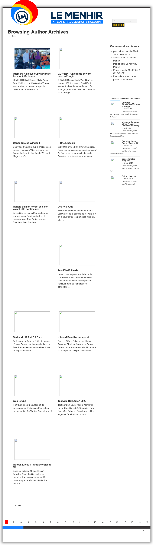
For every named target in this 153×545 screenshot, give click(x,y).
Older (12, 36)
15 (110, 522)
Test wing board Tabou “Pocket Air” (131, 142)
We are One (19, 401)
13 (95, 522)
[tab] (115, 98)
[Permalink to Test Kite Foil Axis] (77, 255)
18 (132, 522)
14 (102, 522)
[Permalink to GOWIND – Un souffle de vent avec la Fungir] (77, 58)
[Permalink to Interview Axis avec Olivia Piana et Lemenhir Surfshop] (32, 58)
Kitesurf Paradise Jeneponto (74, 337)
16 (117, 522)
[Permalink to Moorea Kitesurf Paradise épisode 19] (32, 449)
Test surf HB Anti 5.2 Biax (27, 337)
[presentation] (115, 98)
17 (124, 522)
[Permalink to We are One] (32, 385)
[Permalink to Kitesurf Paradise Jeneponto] (77, 321)
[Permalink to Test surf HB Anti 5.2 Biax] (32, 321)
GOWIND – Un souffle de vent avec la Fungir (74, 75)
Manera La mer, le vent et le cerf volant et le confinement (30, 208)
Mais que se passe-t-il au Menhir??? (124, 78)
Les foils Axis (65, 206)
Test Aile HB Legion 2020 (72, 401)
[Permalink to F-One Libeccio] (77, 127)
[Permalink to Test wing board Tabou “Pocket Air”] (115, 145)
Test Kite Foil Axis (68, 270)
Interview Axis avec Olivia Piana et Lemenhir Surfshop (32, 75)
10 (73, 522)
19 (139, 522)
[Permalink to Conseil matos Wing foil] (32, 127)
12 (87, 522)
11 (80, 522)
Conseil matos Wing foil (26, 143)
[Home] (24, 16)
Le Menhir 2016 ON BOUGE (126, 53)
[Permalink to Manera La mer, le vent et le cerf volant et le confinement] (32, 191)
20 (147, 522)
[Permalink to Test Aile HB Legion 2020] (77, 385)
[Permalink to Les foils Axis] (77, 191)
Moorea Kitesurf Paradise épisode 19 (32, 466)
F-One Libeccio (66, 143)
